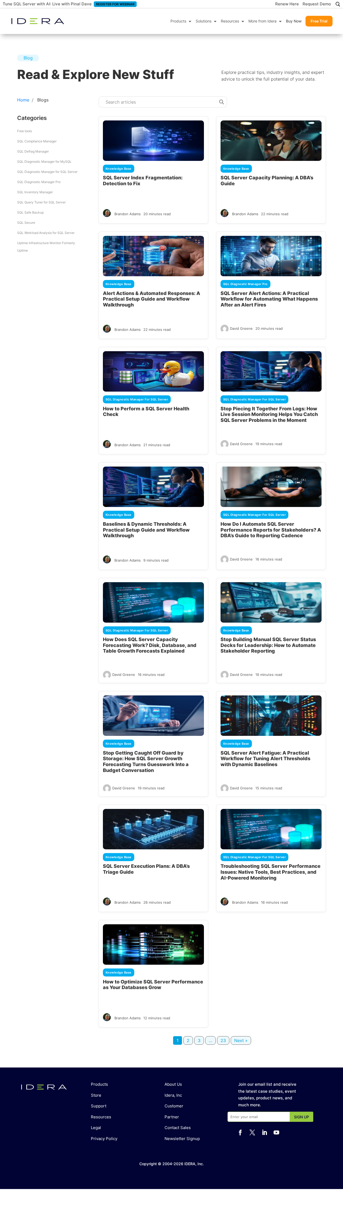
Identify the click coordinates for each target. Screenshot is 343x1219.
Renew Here (287, 4)
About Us (173, 1084)
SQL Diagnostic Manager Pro (39, 182)
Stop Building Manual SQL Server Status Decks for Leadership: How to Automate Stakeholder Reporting (268, 645)
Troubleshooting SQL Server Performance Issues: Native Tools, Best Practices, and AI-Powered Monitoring (270, 871)
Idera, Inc (173, 1095)
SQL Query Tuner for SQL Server (41, 202)
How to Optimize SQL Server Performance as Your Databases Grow (153, 984)
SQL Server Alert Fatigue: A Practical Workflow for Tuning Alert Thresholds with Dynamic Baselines (265, 758)
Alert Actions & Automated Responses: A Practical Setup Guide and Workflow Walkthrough (151, 299)
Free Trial (319, 21)
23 (223, 1040)
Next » (241, 1040)
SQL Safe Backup (30, 212)
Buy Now (294, 21)
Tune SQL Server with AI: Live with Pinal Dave (47, 3)
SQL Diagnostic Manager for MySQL (44, 162)
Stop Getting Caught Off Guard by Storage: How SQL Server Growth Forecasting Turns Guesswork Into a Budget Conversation (146, 761)
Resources (230, 21)
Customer (174, 1105)
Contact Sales (178, 1127)
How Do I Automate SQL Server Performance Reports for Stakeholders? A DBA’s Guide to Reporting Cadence (271, 529)
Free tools (24, 131)
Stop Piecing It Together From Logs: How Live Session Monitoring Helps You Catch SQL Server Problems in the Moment (269, 414)
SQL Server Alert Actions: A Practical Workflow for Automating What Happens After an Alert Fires (269, 299)
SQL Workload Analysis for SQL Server (45, 233)
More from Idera (262, 21)
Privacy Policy (104, 1138)
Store (96, 1095)
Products (178, 21)
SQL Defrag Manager (33, 151)
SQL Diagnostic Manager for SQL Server (47, 172)
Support (98, 1105)
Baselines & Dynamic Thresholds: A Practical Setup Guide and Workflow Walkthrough (146, 529)
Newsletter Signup (182, 1138)
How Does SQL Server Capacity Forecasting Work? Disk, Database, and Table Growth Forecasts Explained (149, 645)
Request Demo (317, 4)
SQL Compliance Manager (37, 141)
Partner (172, 1116)
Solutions (203, 21)
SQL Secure (26, 223)
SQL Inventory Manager (35, 192)
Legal (96, 1127)
